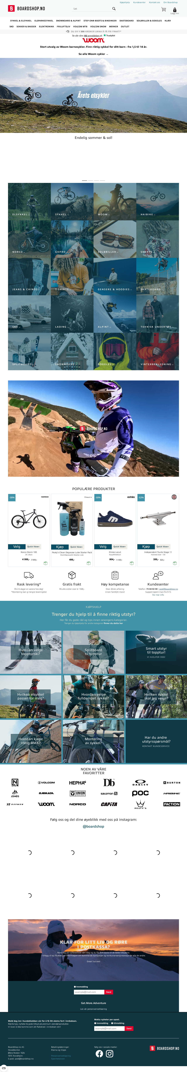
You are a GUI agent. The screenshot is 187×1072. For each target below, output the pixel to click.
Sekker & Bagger (26, 26)
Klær (168, 21)
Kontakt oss (154, 2)
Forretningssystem (104, 1069)
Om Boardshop (170, 2)
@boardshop (93, 826)
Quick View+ (33, 547)
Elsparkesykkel (43, 21)
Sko (11, 26)
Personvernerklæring (61, 1056)
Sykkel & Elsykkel (21, 21)
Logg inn (174, 13)
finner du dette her (113, 623)
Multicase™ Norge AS (152, 1069)
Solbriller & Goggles (149, 21)
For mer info (158, 595)
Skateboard (127, 21)
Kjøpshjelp (125, 2)
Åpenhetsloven (58, 1059)
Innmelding (82, 987)
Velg (16, 546)
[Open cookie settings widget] (3, 1068)
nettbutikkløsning (124, 1069)
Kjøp (60, 547)
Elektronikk (46, 26)
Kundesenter (139, 2)
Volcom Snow (98, 26)
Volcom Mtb (80, 26)
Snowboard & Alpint (68, 21)
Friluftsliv (63, 26)
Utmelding (119, 1023)
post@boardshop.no (168, 589)
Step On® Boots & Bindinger (100, 21)
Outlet (125, 26)
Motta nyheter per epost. (107, 1019)
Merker (113, 26)
